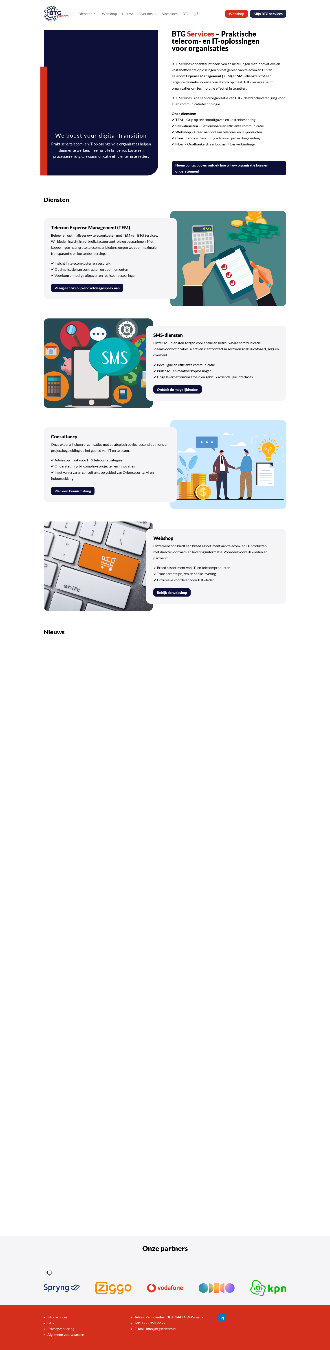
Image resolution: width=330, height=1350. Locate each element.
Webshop (109, 13)
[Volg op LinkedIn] (222, 1318)
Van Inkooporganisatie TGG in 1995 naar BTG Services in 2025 (103, 1192)
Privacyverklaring (60, 1328)
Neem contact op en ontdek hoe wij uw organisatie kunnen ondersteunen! (221, 168)
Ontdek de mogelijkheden (177, 389)
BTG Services (57, 1317)
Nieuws (128, 13)
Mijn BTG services (268, 13)
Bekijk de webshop (172, 592)
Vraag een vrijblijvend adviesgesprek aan (87, 288)
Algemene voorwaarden (65, 1334)
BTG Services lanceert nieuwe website (83, 803)
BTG (186, 13)
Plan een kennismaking (73, 491)
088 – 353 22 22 (153, 1323)
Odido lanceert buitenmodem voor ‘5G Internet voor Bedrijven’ (104, 998)
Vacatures (170, 13)
